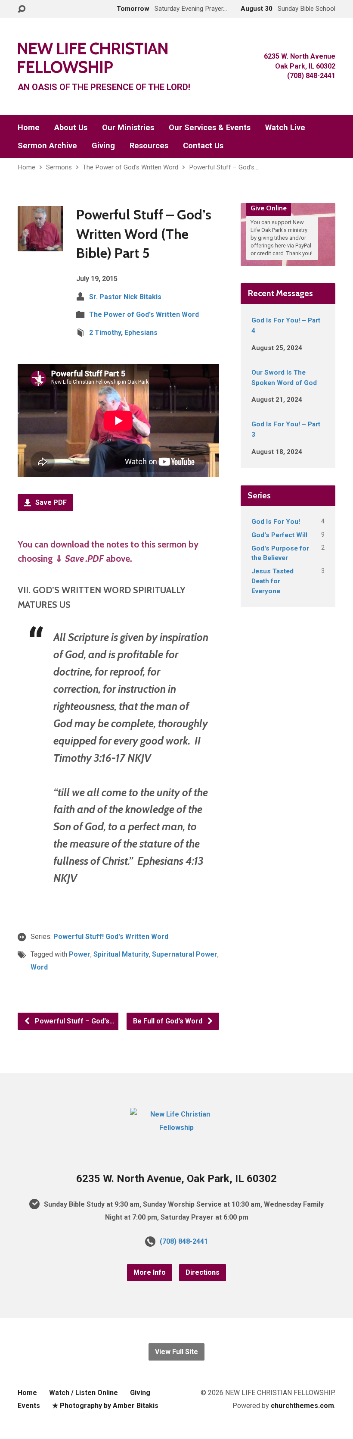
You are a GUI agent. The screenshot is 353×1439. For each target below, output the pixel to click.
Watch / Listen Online (83, 1393)
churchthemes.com (302, 1405)
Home (29, 127)
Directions (203, 1272)
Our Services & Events (210, 127)
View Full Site (176, 1352)
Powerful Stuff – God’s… (223, 167)
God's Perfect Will (279, 535)
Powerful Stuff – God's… (74, 1021)
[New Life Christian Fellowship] (176, 1127)
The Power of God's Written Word (130, 167)
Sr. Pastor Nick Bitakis (125, 297)
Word (39, 967)
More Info (149, 1272)
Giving (103, 146)
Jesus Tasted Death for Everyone (272, 581)
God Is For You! (275, 522)
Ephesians (141, 332)
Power (79, 954)
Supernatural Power (184, 954)
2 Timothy (105, 332)
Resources (149, 146)
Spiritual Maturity (121, 954)
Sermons (59, 167)
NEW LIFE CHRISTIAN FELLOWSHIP (92, 57)
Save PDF (50, 502)
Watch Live (285, 127)
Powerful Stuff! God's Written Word (110, 936)
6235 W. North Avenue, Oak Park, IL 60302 (176, 1179)
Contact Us (203, 146)
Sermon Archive (47, 146)
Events (29, 1405)
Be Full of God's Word (168, 1021)
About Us (70, 127)
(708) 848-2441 (184, 1241)
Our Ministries (128, 127)
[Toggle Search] (21, 9)
